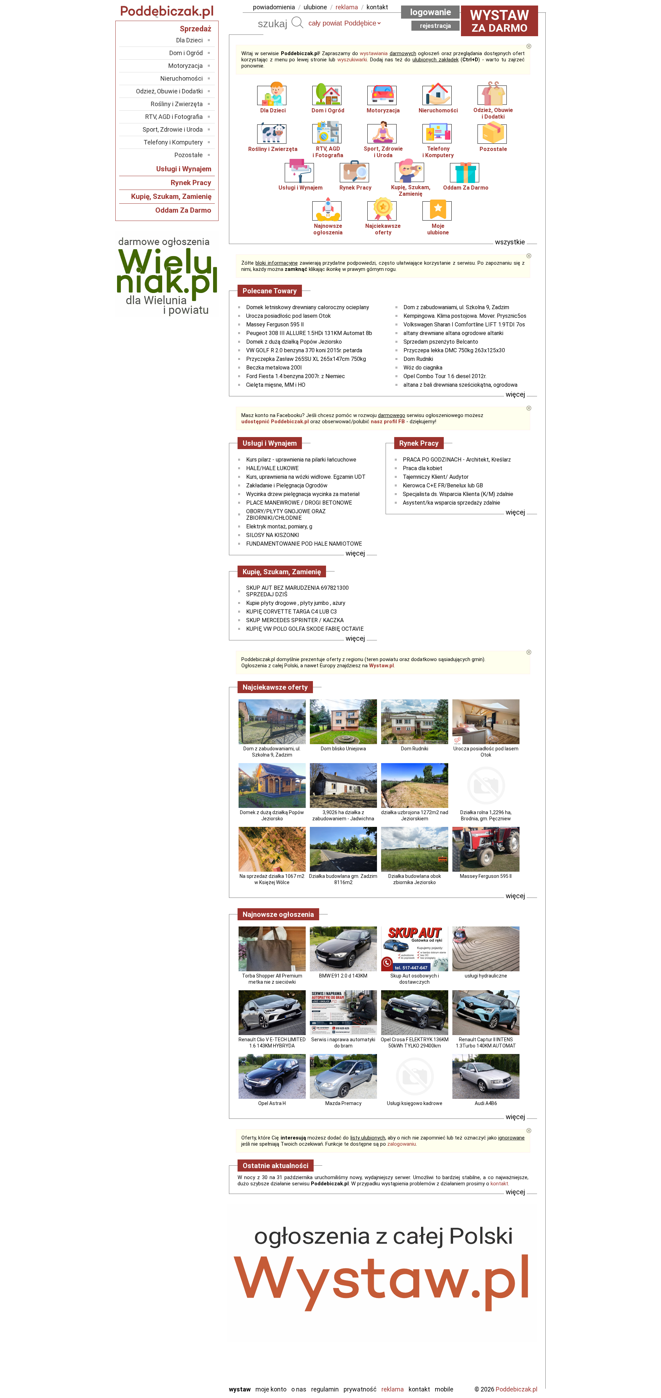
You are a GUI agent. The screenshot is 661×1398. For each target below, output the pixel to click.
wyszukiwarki (352, 60)
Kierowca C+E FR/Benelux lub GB (443, 485)
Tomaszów (189, 1342)
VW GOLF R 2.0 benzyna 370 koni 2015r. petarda (304, 350)
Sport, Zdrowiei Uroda (383, 152)
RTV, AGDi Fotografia (328, 152)
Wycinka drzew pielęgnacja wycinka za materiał (303, 494)
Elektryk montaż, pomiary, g (279, 526)
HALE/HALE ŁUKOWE (272, 468)
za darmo (499, 20)
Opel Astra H (272, 1103)
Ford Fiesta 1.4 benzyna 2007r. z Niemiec (295, 376)
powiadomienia (274, 7)
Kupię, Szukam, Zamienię (410, 190)
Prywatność (360, 1389)
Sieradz (193, 1332)
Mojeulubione (438, 229)
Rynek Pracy (355, 187)
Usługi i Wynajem (301, 187)
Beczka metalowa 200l (274, 367)
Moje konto (270, 1389)
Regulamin (325, 1389)
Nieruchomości (438, 110)
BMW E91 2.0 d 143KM (343, 976)
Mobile (444, 1389)
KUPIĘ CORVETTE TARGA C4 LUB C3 (291, 611)
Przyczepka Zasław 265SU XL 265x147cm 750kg (306, 359)
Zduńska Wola (185, 1379)
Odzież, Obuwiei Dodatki (493, 113)
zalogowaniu (401, 1144)
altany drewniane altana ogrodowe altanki (453, 333)
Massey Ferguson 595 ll (275, 324)
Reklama (392, 1389)
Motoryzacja (383, 110)
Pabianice (190, 1314)
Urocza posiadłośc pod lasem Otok (288, 316)
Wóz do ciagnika (422, 367)
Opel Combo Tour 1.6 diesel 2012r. (444, 376)
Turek (195, 1351)
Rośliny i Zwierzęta (272, 149)
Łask (196, 1277)
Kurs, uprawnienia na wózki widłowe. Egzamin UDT (306, 477)
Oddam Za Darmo (466, 187)
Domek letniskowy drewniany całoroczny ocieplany (307, 307)
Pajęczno (191, 1323)
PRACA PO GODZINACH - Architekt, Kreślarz (457, 459)
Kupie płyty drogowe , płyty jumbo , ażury (295, 603)
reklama (347, 7)
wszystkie (510, 242)
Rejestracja (435, 25)
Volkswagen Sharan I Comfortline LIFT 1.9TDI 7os (464, 324)
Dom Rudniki (418, 359)
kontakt (377, 7)
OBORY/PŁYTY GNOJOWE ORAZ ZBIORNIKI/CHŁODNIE (286, 514)
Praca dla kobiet (422, 468)
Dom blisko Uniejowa (343, 748)
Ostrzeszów (187, 1304)
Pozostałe (493, 149)
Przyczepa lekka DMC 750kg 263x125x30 (454, 350)
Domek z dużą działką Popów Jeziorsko (294, 341)
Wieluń (194, 1360)
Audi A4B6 (486, 1103)
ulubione (315, 7)
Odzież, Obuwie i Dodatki (169, 91)
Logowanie (430, 12)
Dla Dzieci (273, 110)
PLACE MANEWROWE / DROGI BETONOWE (299, 502)
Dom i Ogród (328, 110)
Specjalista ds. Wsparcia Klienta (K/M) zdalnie (458, 494)
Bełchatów (189, 1267)
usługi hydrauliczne (486, 976)
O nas (298, 1389)
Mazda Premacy (343, 1103)
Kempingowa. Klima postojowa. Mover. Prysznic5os (464, 316)
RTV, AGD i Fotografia (174, 116)
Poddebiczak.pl (516, 1389)
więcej (515, 394)
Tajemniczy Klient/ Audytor (436, 477)
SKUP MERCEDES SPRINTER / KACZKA (295, 620)
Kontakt (419, 1389)
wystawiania (374, 53)
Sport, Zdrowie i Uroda (173, 129)
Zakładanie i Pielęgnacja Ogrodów (286, 485)
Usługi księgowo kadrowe (414, 1103)
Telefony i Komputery (173, 142)
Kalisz (195, 1295)
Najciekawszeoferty (383, 229)
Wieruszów (189, 1370)
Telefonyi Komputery (438, 152)
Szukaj (297, 22)
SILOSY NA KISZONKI (272, 535)
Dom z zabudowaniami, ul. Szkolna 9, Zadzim (456, 307)
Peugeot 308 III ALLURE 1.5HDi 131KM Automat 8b (309, 333)
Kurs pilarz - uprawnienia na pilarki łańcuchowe (301, 459)
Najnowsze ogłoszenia (328, 229)
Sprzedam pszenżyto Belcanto (440, 341)
